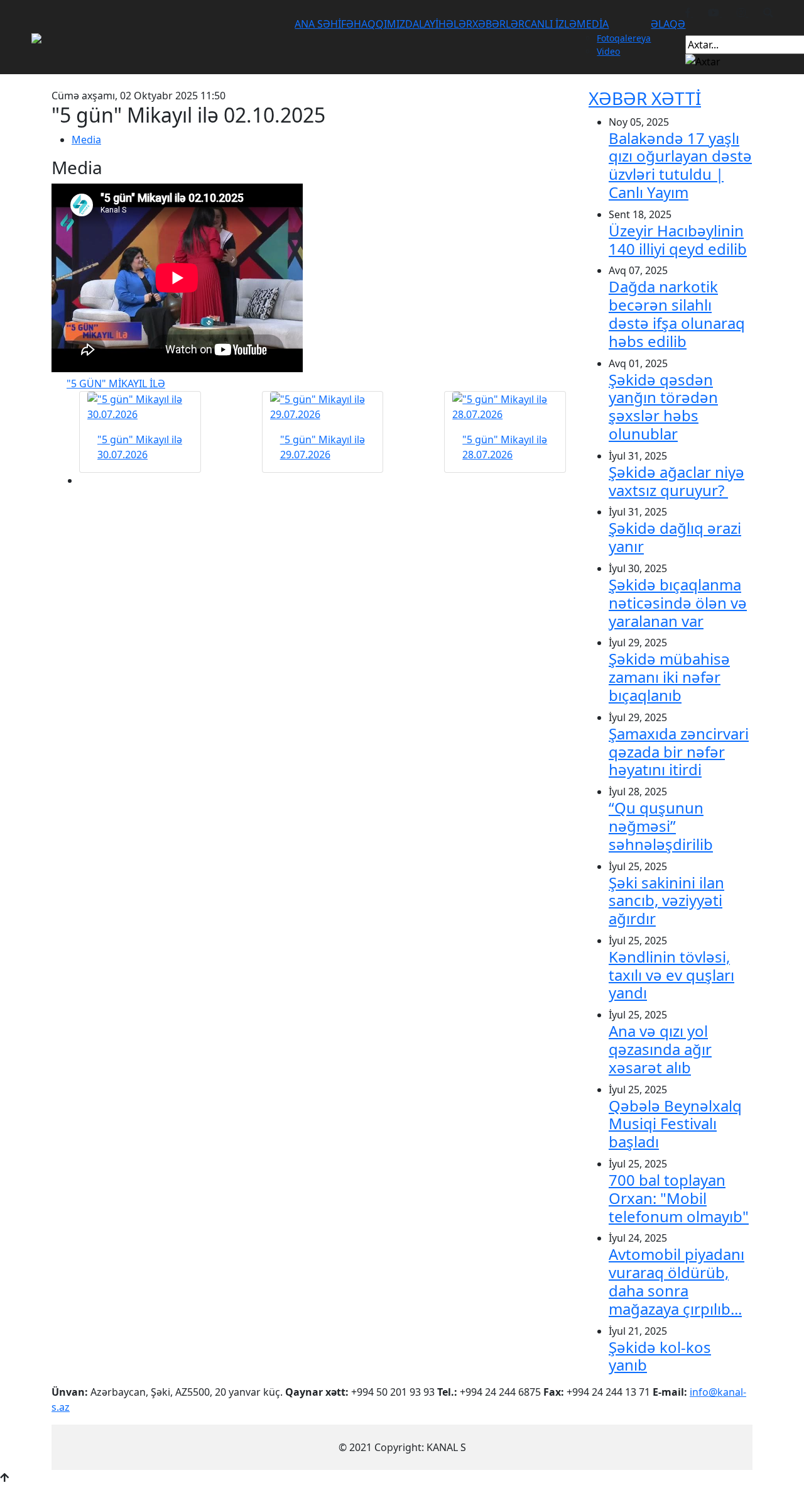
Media (86, 139)
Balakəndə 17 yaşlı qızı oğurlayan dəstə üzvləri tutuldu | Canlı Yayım (680, 165)
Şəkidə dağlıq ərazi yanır (675, 536)
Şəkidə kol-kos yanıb (660, 1356)
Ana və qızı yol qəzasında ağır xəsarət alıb (660, 1049)
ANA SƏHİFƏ (324, 24)
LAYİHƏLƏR (445, 24)
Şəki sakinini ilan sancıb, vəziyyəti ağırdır (666, 900)
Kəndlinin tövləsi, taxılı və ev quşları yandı (671, 974)
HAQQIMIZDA (386, 24)
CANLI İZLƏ (550, 24)
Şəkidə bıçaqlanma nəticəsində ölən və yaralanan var (678, 602)
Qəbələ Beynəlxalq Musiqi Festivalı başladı (675, 1123)
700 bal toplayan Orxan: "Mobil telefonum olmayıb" (679, 1198)
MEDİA (593, 24)
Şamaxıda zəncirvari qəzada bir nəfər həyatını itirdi (679, 751)
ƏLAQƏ (668, 24)
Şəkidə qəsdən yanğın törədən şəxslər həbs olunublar (663, 406)
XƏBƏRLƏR (498, 24)
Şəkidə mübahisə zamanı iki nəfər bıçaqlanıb (669, 676)
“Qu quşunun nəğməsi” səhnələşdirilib (661, 825)
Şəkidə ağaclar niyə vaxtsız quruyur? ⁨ (676, 480)
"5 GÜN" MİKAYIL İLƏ (116, 383)
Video (608, 51)
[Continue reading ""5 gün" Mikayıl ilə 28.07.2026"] (505, 407)
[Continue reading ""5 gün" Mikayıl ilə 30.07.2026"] (140, 407)
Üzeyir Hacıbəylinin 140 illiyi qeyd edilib (678, 239)
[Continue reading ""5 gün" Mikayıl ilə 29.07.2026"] (323, 407)
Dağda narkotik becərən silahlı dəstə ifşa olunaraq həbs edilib (677, 313)
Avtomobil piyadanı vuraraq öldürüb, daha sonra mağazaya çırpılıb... (676, 1281)
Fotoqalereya (624, 38)
